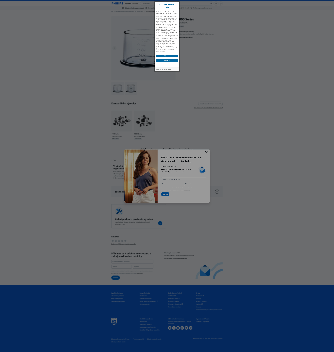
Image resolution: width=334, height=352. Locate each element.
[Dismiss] (206, 152)
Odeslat (165, 194)
